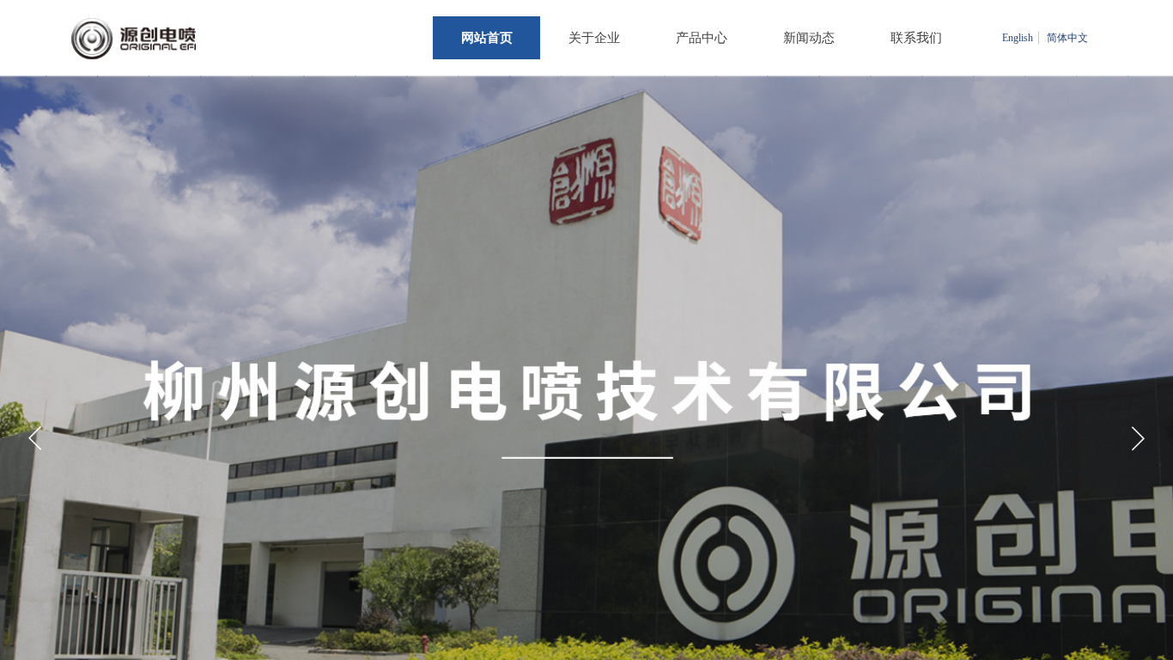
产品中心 (701, 38)
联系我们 (916, 38)
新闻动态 (809, 38)
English (1017, 38)
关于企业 (594, 38)
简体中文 (1067, 38)
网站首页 (487, 38)
